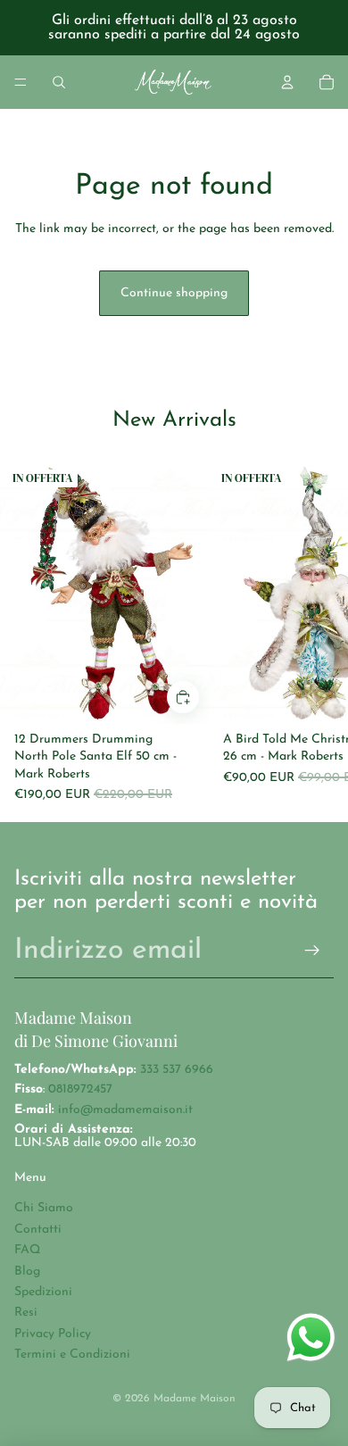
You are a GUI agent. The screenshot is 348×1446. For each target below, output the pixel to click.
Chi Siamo (43, 1208)
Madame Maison (194, 1398)
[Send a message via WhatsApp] (311, 1337)
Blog (27, 1271)
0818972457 (80, 1089)
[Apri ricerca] (59, 82)
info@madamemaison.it (125, 1110)
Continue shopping (174, 293)
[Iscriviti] (313, 951)
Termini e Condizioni (72, 1354)
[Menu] (20, 82)
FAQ (27, 1250)
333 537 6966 (176, 1069)
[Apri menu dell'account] (287, 82)
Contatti (38, 1229)
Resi (25, 1312)
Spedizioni (43, 1292)
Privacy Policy (52, 1334)
